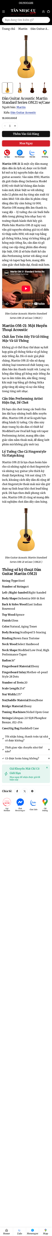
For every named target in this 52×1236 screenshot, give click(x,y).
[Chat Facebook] (20, 154)
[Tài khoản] (43, 11)
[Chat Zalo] (32, 154)
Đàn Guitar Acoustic (23, 112)
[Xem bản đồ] (45, 154)
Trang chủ (8, 28)
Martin (22, 28)
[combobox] (26, 20)
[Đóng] (47, 767)
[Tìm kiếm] (46, 19)
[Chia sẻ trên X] (25, 791)
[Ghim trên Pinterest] (32, 791)
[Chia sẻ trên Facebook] (17, 791)
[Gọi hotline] (7, 154)
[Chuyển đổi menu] (3, 11)
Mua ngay (26, 143)
